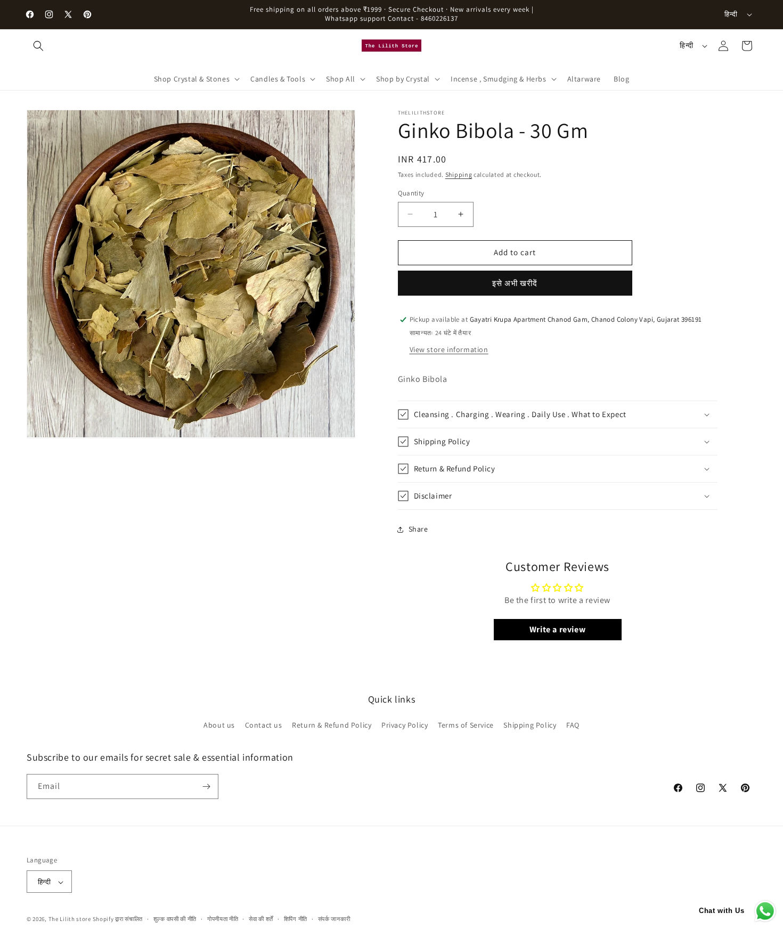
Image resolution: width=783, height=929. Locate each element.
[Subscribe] (206, 786)
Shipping (458, 174)
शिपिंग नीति (295, 919)
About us (219, 725)
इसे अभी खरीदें (514, 283)
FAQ (573, 725)
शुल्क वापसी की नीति (175, 919)
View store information (449, 349)
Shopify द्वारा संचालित (118, 919)
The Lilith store (69, 919)
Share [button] (418, 529)
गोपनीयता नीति (223, 919)
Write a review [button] (557, 629)
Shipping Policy (529, 725)
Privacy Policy (404, 725)
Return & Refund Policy (331, 725)
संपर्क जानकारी (334, 919)
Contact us (263, 725)
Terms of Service (466, 725)
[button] (38, 46)
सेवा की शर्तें (261, 919)
